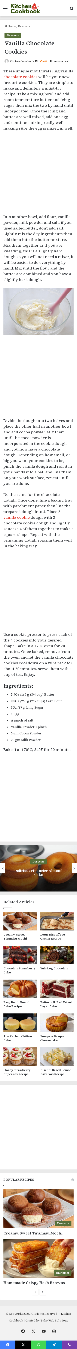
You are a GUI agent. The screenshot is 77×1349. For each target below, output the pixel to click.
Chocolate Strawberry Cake (19, 970)
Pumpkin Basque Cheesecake (52, 1038)
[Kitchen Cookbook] (25, 8)
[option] (38, 868)
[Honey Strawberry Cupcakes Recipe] (20, 1056)
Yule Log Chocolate (54, 968)
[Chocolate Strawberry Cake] (20, 955)
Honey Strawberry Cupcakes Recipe (16, 1072)
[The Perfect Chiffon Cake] (20, 1022)
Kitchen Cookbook (22, 61)
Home (11, 26)
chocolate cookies (20, 76)
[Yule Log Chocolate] (57, 955)
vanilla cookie (16, 517)
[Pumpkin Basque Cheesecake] (57, 1022)
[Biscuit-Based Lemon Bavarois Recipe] (57, 1056)
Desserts (24, 26)
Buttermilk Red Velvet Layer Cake (56, 1004)
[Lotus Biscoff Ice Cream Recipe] (57, 921)
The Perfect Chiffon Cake (17, 1038)
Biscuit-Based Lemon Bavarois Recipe (55, 1072)
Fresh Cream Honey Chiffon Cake (39, 872)
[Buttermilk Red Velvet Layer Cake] (57, 989)
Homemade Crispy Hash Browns (34, 1282)
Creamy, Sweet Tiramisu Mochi (15, 936)
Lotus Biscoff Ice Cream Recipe (52, 936)
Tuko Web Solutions (54, 1320)
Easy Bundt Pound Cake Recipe (16, 1004)
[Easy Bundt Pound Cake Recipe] (20, 989)
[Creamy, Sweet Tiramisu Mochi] (20, 921)
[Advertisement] (38, 174)
